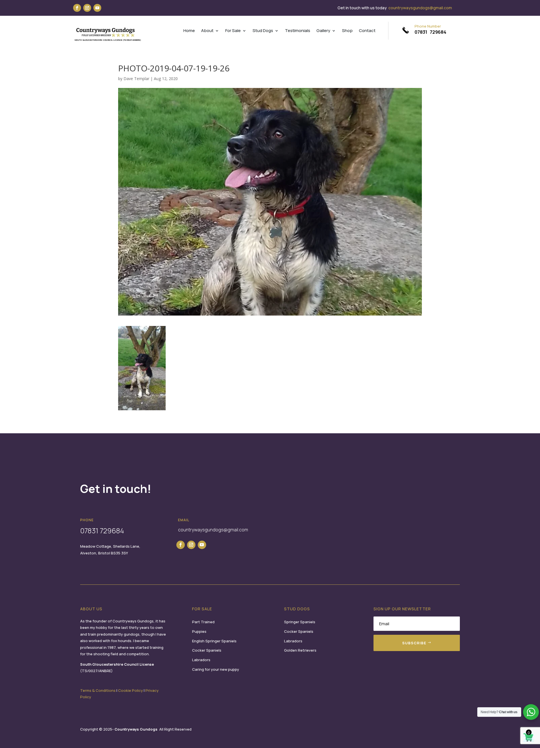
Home (189, 31)
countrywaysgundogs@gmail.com (420, 7)
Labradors (201, 659)
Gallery (323, 31)
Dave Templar (136, 78)
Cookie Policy (130, 690)
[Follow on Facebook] (77, 8)
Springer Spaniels (299, 621)
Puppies (199, 631)
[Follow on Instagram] (87, 8)
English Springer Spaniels (214, 640)
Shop (347, 31)
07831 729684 (430, 32)
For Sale (233, 31)
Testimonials (297, 31)
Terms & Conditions (98, 690)
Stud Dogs (263, 31)
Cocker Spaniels (206, 650)
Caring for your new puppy (215, 669)
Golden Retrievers (300, 650)
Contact (367, 31)
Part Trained (203, 621)
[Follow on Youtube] (97, 8)
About (207, 31)
